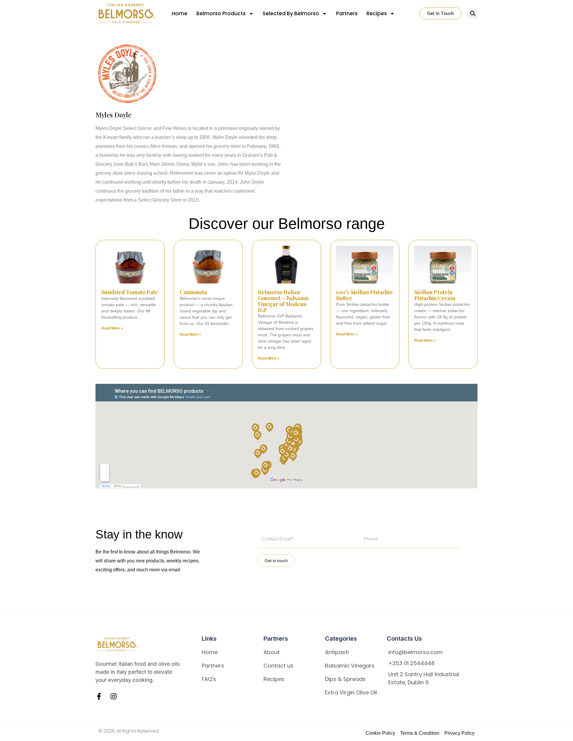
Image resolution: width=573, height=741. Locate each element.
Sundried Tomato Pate (129, 292)
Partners (347, 13)
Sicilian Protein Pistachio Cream (434, 295)
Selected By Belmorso (291, 13)
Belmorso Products (221, 13)
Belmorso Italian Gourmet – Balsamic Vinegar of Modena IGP (283, 301)
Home (179, 13)
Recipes (376, 13)
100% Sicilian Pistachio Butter (364, 295)
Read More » (112, 328)
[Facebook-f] (99, 696)
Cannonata (193, 292)
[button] (473, 14)
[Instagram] (113, 696)
